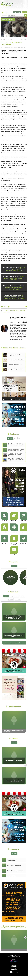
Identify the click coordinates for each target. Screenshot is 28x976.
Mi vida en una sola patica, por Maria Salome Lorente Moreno (14, 268)
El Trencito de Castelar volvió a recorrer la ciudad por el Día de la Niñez (16, 459)
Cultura (22, 596)
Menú (24, 5)
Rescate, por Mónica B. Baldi (15, 364)
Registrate (18, 12)
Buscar (19, 5)
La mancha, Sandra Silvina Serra (16, 359)
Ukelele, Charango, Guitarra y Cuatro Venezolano (14, 780)
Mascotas (3, 312)
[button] (25, 577)
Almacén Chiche (11, 876)
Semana (10, 438)
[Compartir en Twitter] (2, 307)
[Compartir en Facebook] (8, 307)
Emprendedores (14, 596)
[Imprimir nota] (26, 307)
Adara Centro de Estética (14, 865)
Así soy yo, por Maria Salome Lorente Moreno (14, 278)
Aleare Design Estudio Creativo (15, 870)
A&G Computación (12, 860)
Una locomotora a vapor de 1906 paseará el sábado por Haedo (16, 450)
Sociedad (6, 596)
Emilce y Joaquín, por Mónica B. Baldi (15, 369)
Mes (15, 438)
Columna (7, 310)
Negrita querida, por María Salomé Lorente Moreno (15, 287)
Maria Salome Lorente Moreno (17, 310)
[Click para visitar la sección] (4, 516)
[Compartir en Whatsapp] (5, 307)
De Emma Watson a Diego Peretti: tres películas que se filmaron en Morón (14, 617)
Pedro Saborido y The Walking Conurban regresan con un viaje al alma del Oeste (16, 445)
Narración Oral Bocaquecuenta (13, 760)
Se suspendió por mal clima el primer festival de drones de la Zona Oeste (15, 454)
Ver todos (14, 566)
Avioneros (17, 599)
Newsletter (4, 15)
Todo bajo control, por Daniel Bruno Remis (15, 355)
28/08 (10, 577)
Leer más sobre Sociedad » (14, 643)
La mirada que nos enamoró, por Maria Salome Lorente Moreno (14, 296)
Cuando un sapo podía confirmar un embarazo (14, 635)
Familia (8, 312)
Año (19, 438)
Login (24, 12)
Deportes (10, 599)
